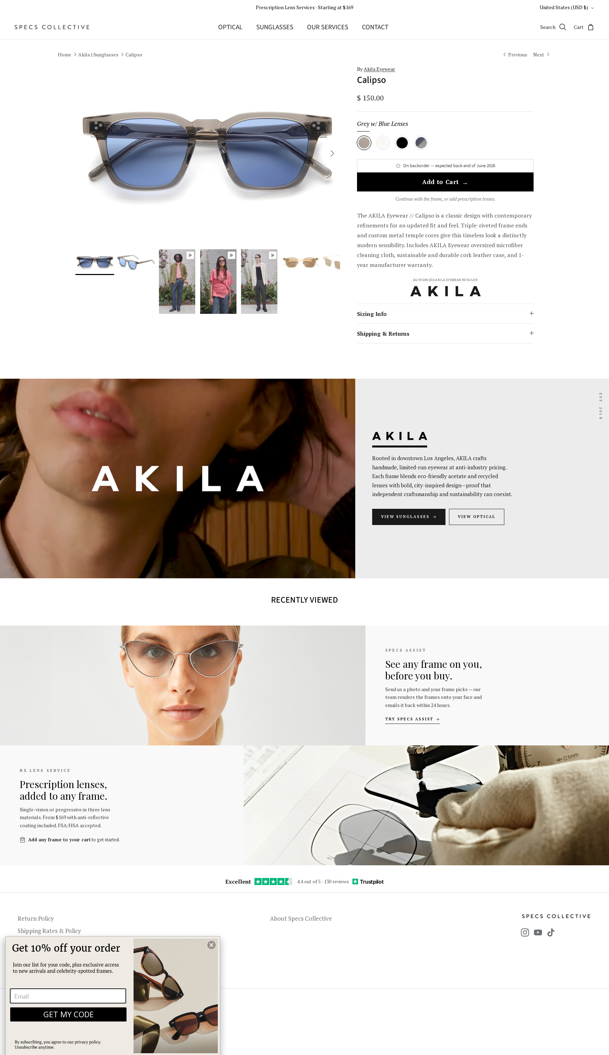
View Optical (477, 516)
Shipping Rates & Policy (49, 931)
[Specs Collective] (52, 27)
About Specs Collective (301, 918)
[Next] (332, 153)
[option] (207, 153)
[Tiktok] (551, 932)
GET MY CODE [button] (68, 1014)
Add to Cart (445, 182)
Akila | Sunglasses (98, 54)
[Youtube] (538, 932)
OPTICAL (230, 27)
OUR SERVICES (327, 27)
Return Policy (36, 918)
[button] (211, 945)
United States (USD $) (564, 7)
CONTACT (375, 27)
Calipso (133, 54)
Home (64, 54)
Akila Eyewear (379, 69)
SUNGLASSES (274, 27)
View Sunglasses (405, 516)
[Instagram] (525, 932)
